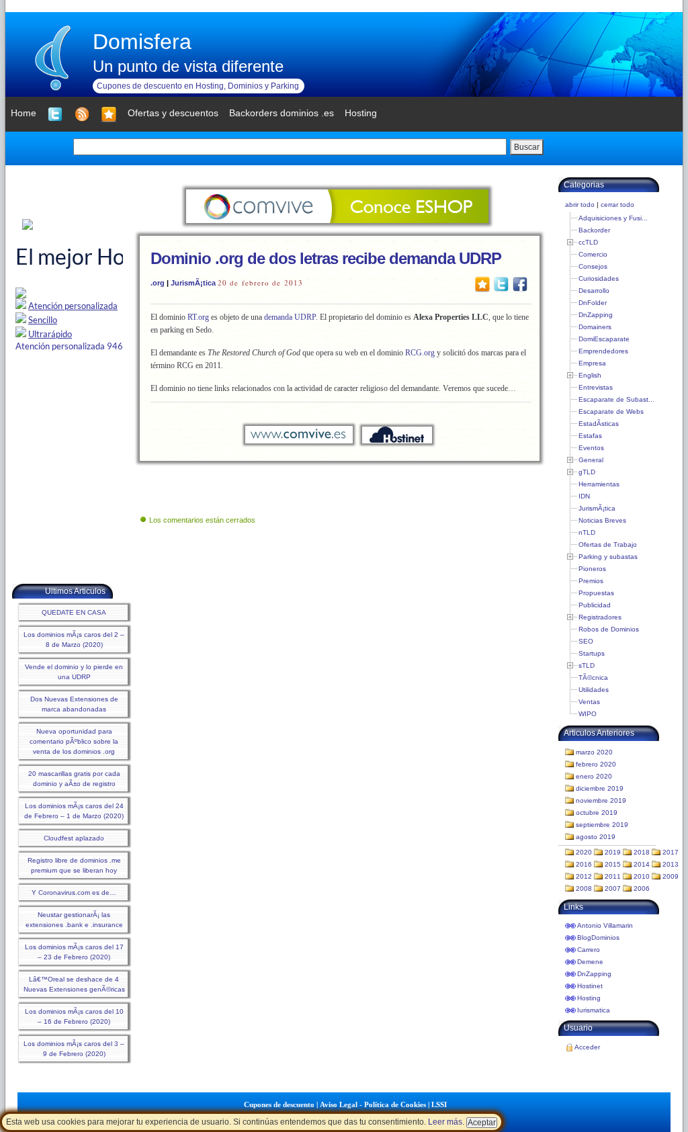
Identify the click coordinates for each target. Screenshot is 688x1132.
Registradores (599, 617)
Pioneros (592, 568)
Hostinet (590, 986)
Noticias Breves (602, 520)
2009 (670, 876)
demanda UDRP (290, 317)
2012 (584, 876)
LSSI (439, 1104)
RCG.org (420, 352)
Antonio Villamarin (605, 925)
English (589, 375)
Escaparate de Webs (611, 411)
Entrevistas (595, 387)
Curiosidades (598, 278)
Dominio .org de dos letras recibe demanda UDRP (325, 258)
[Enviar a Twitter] (501, 283)
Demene (590, 961)
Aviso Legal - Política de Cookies (373, 1104)
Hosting (589, 998)
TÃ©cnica (593, 677)
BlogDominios (598, 937)
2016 (584, 864)
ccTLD (588, 242)
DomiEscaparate (604, 339)
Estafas (590, 435)
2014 (642, 864)
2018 (642, 852)
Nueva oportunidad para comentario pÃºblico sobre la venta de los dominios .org (74, 741)
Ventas (589, 701)
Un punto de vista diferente (188, 66)
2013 (670, 864)
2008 (584, 888)
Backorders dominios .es (281, 112)
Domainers (594, 327)
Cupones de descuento (279, 1104)
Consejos (592, 266)
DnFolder (592, 302)
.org (157, 283)
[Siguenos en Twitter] (55, 114)
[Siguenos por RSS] (82, 114)
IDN (584, 496)
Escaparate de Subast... (616, 399)
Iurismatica (593, 1010)
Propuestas (596, 593)
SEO (585, 641)
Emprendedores (603, 351)
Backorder (594, 230)
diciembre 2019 (600, 788)
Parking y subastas (608, 556)
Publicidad (594, 605)
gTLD (586, 472)
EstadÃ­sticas (598, 423)
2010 (642, 876)
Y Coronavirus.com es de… (74, 892)
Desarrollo (593, 290)
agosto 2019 (595, 836)
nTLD (586, 532)
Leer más (445, 1122)
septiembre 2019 (602, 824)
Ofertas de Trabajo (607, 544)
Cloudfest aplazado (74, 838)
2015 (613, 864)
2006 (642, 888)
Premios (590, 580)
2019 (613, 852)
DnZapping (595, 314)
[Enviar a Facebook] (520, 283)
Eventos (591, 447)
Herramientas (598, 484)
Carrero (588, 949)
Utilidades (593, 689)
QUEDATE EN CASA (74, 612)
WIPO (587, 713)
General (590, 460)
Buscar (527, 147)
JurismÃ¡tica (193, 283)
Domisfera (142, 42)
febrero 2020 (596, 764)
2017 (670, 852)
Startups (591, 653)
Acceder (587, 1047)
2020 (584, 852)
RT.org (197, 317)
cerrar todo (617, 204)
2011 (613, 876)
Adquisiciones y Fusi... (613, 218)
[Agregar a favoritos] (108, 114)
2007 (613, 888)
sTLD (586, 665)
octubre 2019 (596, 812)
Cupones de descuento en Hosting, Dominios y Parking (198, 86)
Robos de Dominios (608, 629)
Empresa (592, 363)
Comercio (592, 254)
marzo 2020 (594, 752)
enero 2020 (594, 776)
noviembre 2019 (601, 800)
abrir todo (580, 204)
